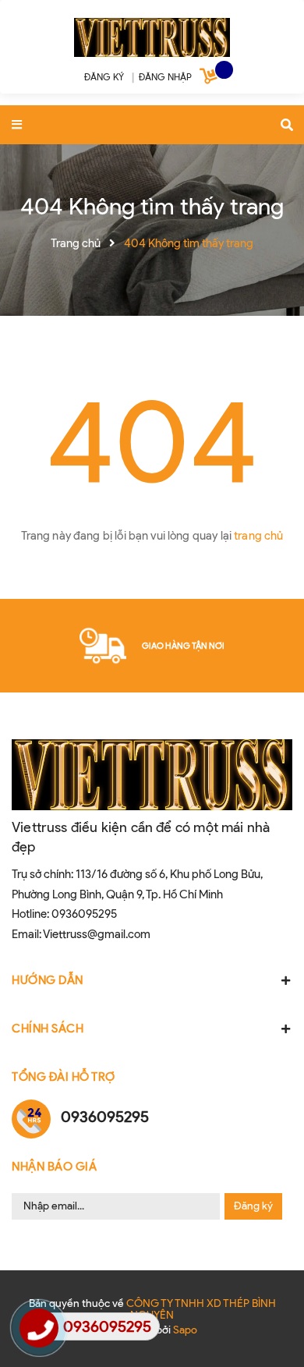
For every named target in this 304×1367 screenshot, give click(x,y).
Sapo (185, 1330)
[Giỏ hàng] (210, 79)
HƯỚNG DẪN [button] (47, 980)
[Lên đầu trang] (266, 1313)
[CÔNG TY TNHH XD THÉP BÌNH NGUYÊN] (152, 34)
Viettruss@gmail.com (96, 934)
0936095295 (84, 914)
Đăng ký (253, 1206)
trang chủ (258, 536)
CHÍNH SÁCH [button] (47, 1029)
